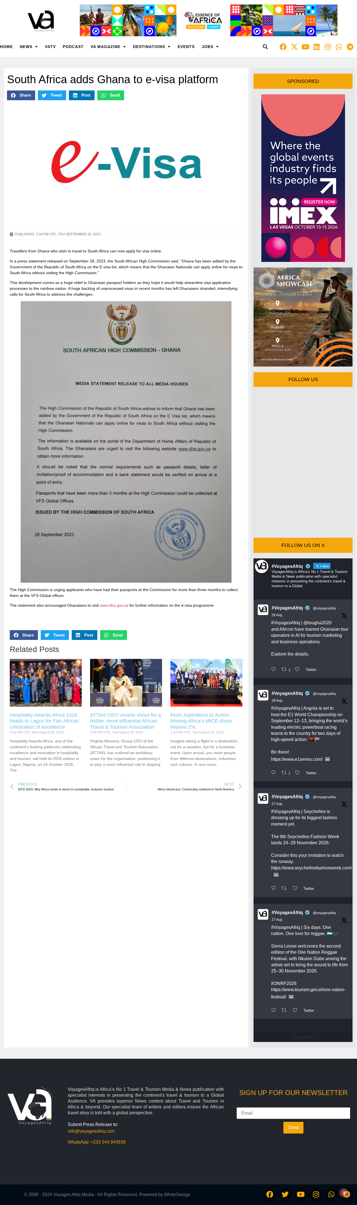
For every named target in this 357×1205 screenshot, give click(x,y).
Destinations (149, 46)
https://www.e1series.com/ (296, 759)
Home (6, 46)
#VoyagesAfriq (287, 608)
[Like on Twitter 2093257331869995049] (299, 773)
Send (293, 1127)
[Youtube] (305, 46)
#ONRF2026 (283, 983)
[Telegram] (350, 46)
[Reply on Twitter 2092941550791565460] (275, 889)
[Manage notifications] (343, 1192)
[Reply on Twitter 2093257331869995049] (275, 773)
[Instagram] (327, 46)
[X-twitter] (294, 46)
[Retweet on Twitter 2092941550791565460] (285, 889)
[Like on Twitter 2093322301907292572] (299, 670)
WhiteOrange (177, 1194)
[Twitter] (285, 1194)
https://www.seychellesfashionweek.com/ (311, 868)
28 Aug (277, 615)
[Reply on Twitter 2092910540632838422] (275, 1011)
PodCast (73, 46)
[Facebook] (283, 46)
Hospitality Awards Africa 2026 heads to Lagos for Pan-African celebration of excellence (44, 721)
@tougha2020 (317, 622)
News (26, 46)
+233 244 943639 (108, 1142)
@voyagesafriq (324, 608)
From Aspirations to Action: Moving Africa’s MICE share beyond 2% (201, 721)
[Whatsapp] (338, 46)
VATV (50, 46)
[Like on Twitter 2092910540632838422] (296, 1011)
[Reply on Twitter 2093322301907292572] (275, 670)
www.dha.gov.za (114, 605)
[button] (265, 46)
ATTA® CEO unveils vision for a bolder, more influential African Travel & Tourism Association (125, 721)
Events (186, 46)
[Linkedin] (316, 46)
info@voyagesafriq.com (91, 1131)
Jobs (207, 46)
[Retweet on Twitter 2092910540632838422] (285, 1011)
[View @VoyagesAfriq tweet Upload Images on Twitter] (327, 759)
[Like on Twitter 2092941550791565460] (296, 889)
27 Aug (277, 804)
